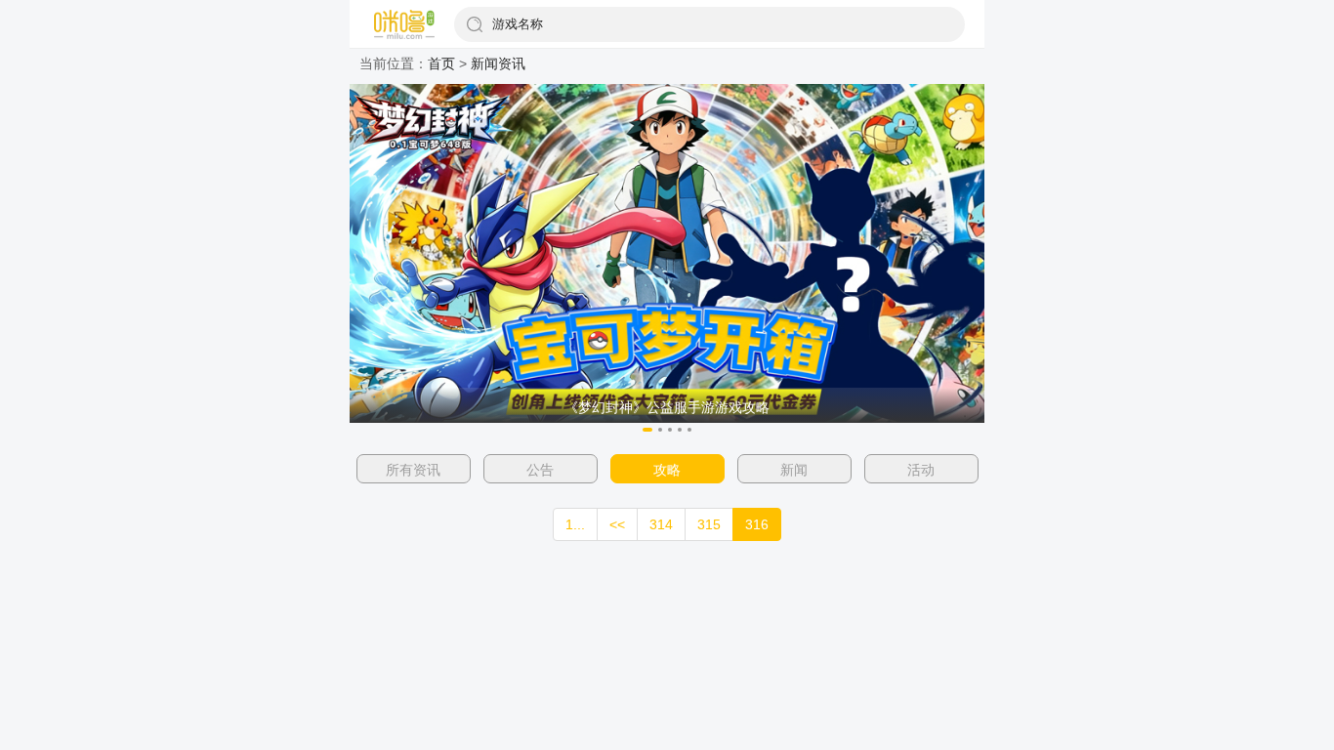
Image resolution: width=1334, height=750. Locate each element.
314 (661, 524)
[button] (647, 430)
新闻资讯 (498, 63)
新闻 (794, 470)
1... (575, 524)
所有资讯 (413, 470)
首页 (441, 63)
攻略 (667, 470)
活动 (921, 470)
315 (709, 524)
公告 (540, 470)
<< (617, 524)
